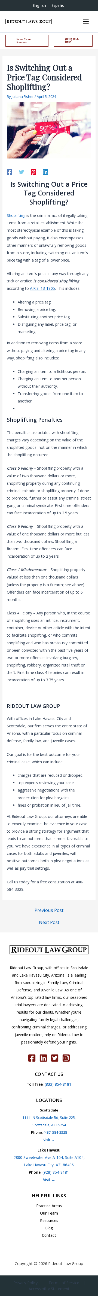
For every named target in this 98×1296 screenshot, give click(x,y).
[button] (26, 41)
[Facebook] (9, 171)
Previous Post (49, 910)
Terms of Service (63, 1282)
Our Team (49, 1213)
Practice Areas (49, 1205)
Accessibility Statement (49, 1288)
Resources (49, 1220)
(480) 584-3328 (55, 1132)
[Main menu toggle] (86, 22)
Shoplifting (16, 215)
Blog (49, 1227)
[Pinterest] (33, 171)
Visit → (49, 1139)
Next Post (49, 922)
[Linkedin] (45, 171)
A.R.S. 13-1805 (42, 288)
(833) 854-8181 (57, 1084)
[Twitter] (21, 171)
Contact (49, 1235)
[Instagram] (66, 1058)
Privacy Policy (25, 1282)
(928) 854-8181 (55, 1172)
